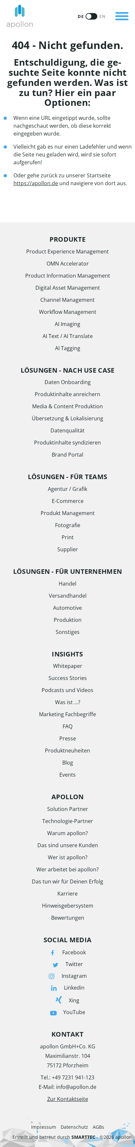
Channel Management (67, 299)
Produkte (59, 8)
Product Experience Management (67, 251)
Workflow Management (67, 311)
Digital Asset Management (67, 287)
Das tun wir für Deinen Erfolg (67, 881)
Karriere (67, 893)
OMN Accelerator (68, 263)
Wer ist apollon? (67, 857)
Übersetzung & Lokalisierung (67, 418)
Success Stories (67, 678)
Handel (67, 583)
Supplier (67, 549)
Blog (67, 762)
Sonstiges (68, 632)
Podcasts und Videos (67, 690)
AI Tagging (67, 348)
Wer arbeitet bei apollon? (67, 869)
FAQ (67, 726)
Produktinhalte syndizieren (67, 442)
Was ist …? (67, 702)
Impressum (43, 1127)
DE (81, 16)
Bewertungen (67, 917)
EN (102, 16)
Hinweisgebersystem (67, 905)
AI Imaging (67, 324)
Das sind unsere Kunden (67, 845)
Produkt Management (68, 513)
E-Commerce (68, 501)
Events (67, 774)
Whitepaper (67, 666)
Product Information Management (67, 275)
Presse (67, 738)
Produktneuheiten (67, 750)
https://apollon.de (35, 183)
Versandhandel (68, 595)
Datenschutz (74, 1127)
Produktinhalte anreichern (67, 394)
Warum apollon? (67, 833)
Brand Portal (67, 454)
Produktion (68, 619)
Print (68, 537)
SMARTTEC (83, 1137)
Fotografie (67, 525)
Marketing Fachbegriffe (67, 714)
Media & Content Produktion (67, 406)
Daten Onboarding (68, 382)
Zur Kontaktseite (67, 1099)
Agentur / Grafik (67, 489)
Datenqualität (67, 430)
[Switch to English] (91, 16)
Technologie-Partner (67, 821)
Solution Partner (67, 809)
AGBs (98, 1127)
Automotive (67, 607)
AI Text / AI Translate (68, 336)
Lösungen (59, 30)
